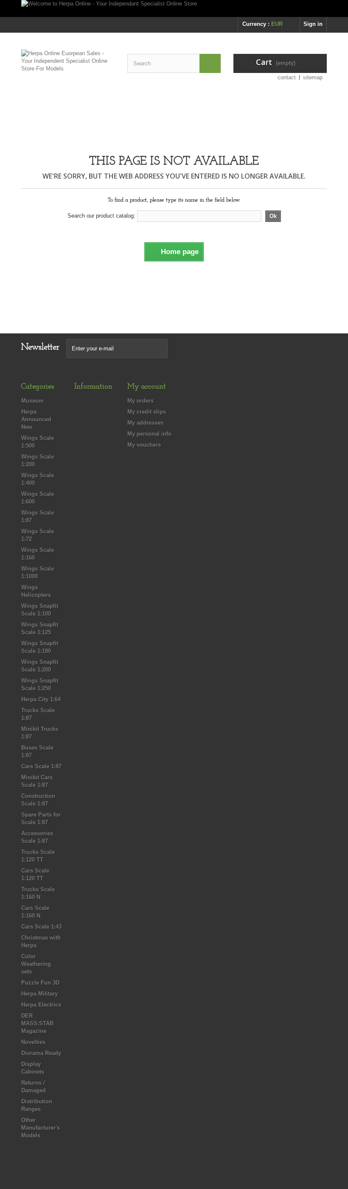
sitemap (313, 77)
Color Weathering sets (36, 964)
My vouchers (144, 445)
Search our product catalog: (101, 216)
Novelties (33, 1042)
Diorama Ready (41, 1053)
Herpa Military (39, 993)
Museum (32, 400)
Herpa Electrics (41, 1005)
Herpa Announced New (36, 419)
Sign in (313, 24)
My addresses (145, 423)
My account (146, 387)
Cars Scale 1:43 (41, 926)
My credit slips (146, 411)
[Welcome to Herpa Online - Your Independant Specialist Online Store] (174, 8)
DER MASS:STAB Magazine (37, 1023)
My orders (140, 400)
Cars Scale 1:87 (41, 766)
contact (287, 77)
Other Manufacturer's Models (40, 1128)
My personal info (149, 434)
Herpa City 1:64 (41, 699)
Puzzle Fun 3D (40, 982)
